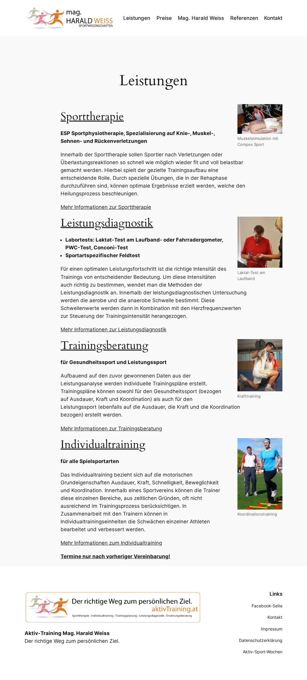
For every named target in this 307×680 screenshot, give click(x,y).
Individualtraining (103, 444)
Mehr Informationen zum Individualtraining (111, 543)
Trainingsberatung (104, 345)
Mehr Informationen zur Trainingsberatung (111, 429)
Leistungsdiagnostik (107, 223)
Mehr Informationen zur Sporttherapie (106, 207)
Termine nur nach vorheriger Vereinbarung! (115, 556)
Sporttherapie (92, 116)
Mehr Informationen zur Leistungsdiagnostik (113, 329)
